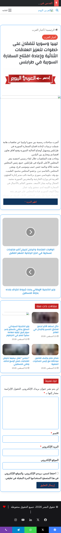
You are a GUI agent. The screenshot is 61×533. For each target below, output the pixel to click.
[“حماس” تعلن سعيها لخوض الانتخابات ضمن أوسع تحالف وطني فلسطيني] (16, 349)
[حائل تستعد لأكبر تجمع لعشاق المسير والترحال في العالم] (45, 317)
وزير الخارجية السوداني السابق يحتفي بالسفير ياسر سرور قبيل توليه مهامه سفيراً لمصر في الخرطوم (16, 330)
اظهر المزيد (31, 201)
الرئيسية (50, 29)
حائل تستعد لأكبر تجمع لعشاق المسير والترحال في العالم (45, 329)
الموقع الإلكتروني (49, 459)
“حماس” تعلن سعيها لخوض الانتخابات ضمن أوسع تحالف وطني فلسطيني (16, 361)
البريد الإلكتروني (49, 446)
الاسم (54, 433)
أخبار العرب (38, 29)
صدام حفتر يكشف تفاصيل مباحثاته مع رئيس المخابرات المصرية (45, 361)
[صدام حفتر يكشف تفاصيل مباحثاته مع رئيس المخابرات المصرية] (45, 349)
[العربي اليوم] (45, 10)
